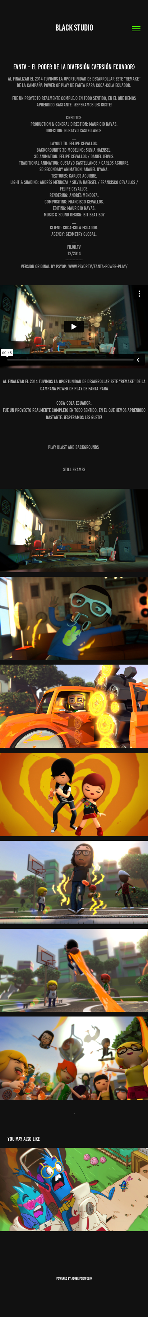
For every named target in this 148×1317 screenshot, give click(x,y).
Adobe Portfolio (81, 1278)
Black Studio (74, 27)
